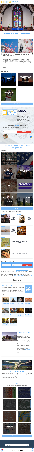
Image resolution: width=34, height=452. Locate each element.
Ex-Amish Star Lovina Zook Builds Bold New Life (9, 156)
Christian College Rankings (19, 275)
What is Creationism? (13, 312)
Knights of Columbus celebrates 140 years (29, 219)
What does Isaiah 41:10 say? (5, 312)
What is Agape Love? (28, 302)
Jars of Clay (9, 390)
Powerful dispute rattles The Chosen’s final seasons (9, 170)
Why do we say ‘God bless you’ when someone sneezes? (20, 302)
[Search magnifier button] (28, 445)
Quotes (17, 383)
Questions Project (7, 285)
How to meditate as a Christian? (5, 322)
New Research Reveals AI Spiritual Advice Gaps (24, 184)
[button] (30, 1)
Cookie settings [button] (16, 450)
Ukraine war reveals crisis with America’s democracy (19, 242)
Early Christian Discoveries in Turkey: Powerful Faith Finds (9, 184)
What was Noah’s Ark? (5, 302)
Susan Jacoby (25, 390)
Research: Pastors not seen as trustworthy (19, 253)
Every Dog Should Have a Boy (8, 93)
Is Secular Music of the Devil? (9, 78)
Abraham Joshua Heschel (9, 427)
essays (17, 271)
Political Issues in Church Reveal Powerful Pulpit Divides (25, 170)
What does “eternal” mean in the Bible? (20, 312)
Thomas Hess (25, 415)
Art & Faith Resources (17, 371)
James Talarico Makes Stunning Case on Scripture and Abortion (9, 197)
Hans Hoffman (9, 415)
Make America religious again (29, 230)
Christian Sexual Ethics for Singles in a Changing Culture (25, 77)
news (16, 272)
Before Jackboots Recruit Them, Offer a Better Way (13, 230)
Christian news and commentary (22, 270)
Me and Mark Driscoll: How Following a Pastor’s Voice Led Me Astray (13, 218)
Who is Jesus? (13, 302)
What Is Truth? (13, 322)
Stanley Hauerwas (25, 427)
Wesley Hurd (9, 402)
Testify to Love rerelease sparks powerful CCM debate (25, 197)
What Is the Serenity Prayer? (28, 312)
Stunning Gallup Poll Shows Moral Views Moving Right (25, 156)
